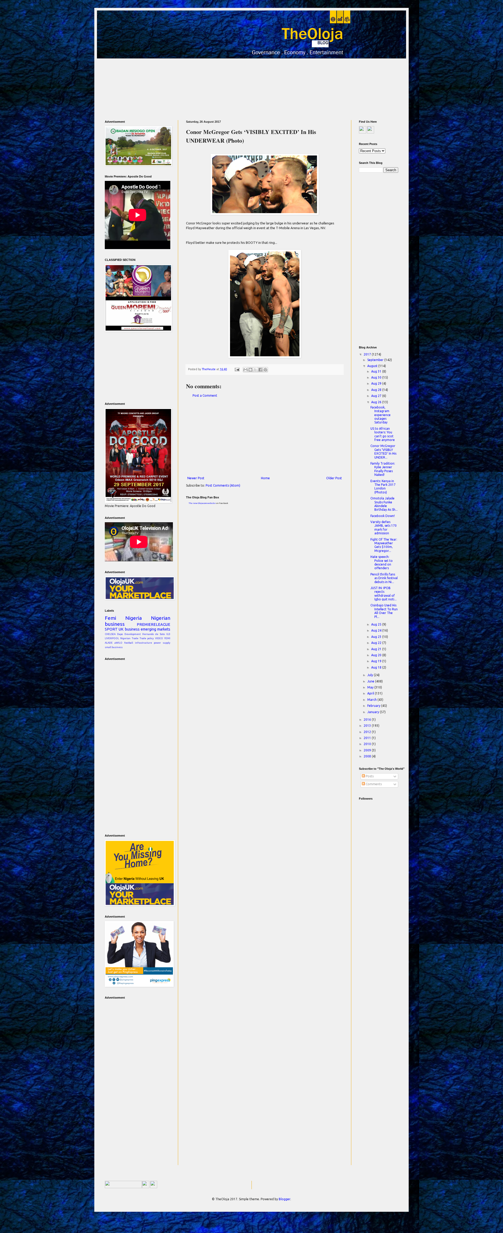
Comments (373, 784)
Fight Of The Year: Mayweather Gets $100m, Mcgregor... (383, 545)
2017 (368, 354)
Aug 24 (376, 630)
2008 (368, 756)
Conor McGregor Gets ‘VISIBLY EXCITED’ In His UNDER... (383, 451)
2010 (368, 744)
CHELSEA (110, 634)
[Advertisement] (251, 87)
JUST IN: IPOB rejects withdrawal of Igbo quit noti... (383, 593)
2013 (368, 725)
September (375, 360)
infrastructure (143, 642)
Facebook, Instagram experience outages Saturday (380, 415)
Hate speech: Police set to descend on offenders (381, 562)
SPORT (111, 629)
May (370, 687)
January (373, 712)
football (128, 642)
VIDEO (159, 638)
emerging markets (155, 629)
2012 (368, 732)
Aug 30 (376, 377)
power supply (162, 642)
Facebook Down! (382, 516)
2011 (368, 738)
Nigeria (133, 618)
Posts (369, 776)
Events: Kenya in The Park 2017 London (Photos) (383, 486)
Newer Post (195, 478)
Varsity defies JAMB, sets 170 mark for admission (383, 527)
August (372, 366)
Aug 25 (376, 624)
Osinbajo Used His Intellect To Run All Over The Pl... (384, 611)
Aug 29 (376, 383)
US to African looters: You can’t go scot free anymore (382, 434)
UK (121, 629)
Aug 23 (376, 636)
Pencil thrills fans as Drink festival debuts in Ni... (384, 578)
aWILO (118, 642)
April (371, 693)
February (374, 705)
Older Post (334, 478)
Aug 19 (376, 661)
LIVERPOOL (112, 638)
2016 (368, 719)
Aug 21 (376, 649)
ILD (168, 634)
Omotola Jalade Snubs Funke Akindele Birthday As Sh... (384, 504)
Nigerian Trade (129, 638)
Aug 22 (376, 642)
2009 (368, 750)
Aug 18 (376, 667)
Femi (110, 618)
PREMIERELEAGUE (153, 624)
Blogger (284, 1199)
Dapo (120, 634)
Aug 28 (376, 389)
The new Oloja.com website (202, 503)
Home (265, 478)
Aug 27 (376, 395)
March (372, 699)
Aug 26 (376, 402)
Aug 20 (376, 655)
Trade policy (147, 638)
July (370, 675)
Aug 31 (376, 371)
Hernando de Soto (153, 634)
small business (114, 647)
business (132, 629)
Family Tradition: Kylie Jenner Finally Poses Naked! (382, 469)
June (371, 681)
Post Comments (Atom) (223, 485)
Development (132, 634)
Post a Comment (205, 395)
